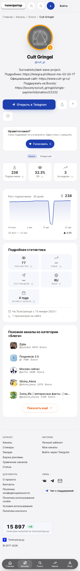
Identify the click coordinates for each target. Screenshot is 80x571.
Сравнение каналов (15, 462)
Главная (8, 16)
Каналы (20, 16)
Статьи (7, 466)
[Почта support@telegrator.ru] (60, 481)
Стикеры (8, 447)
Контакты (8, 484)
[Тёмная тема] (41, 6)
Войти (64, 5)
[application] (40, 214)
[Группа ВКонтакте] (44, 481)
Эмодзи (7, 452)
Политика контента (15, 510)
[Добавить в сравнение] (73, 103)
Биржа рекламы (13, 457)
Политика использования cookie (18, 499)
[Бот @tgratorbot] (52, 481)
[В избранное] (8, 116)
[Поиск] (31, 6)
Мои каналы (49, 447)
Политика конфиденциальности (16, 491)
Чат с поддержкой (62, 490)
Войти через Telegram (55, 452)
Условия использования (17, 506)
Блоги (32, 16)
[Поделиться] (62, 104)
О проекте (9, 479)
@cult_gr (40, 62)
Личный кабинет (52, 442)
